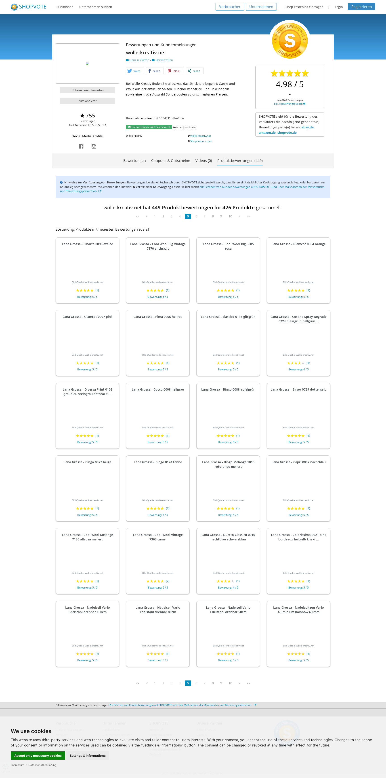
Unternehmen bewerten (87, 90)
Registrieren (361, 6)
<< (137, 216)
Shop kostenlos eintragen (304, 7)
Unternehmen (261, 6)
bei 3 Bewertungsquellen (288, 103)
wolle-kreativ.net (200, 136)
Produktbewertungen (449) (240, 160)
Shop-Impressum (201, 141)
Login (339, 7)
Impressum (17, 765)
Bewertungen (134, 160)
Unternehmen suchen (95, 7)
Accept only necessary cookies (38, 755)
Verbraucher (230, 6)
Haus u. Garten (139, 60)
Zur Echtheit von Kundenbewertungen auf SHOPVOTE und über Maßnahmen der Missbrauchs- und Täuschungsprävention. (181, 705)
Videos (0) (203, 160)
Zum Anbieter (87, 101)
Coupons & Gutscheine (170, 160)
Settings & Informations (88, 755)
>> (248, 216)
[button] (135, 71)
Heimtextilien (164, 60)
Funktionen (65, 7)
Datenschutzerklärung (42, 765)
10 (230, 216)
